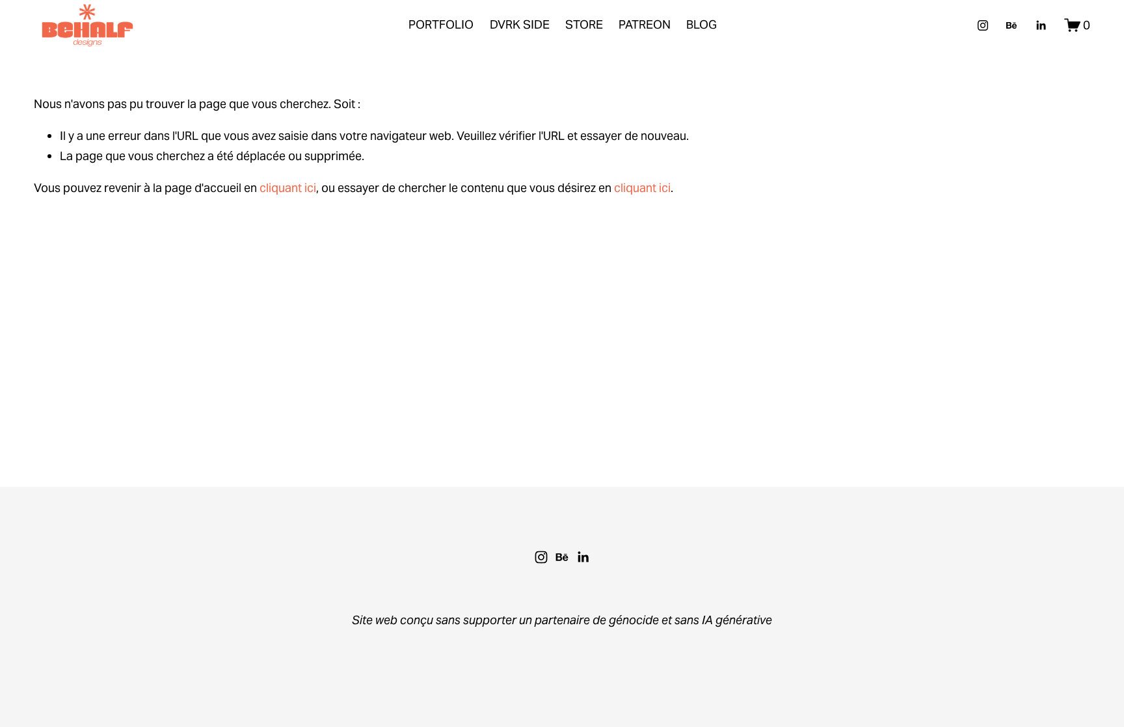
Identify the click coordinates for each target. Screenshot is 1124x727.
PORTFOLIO (441, 24)
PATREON (645, 24)
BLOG (701, 24)
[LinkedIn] (1040, 25)
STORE (584, 24)
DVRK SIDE (520, 24)
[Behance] (1011, 25)
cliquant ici (288, 187)
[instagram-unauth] (982, 25)
